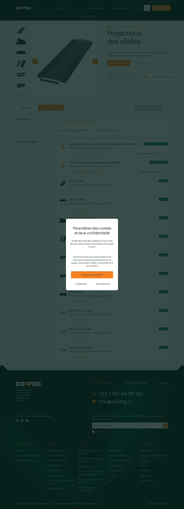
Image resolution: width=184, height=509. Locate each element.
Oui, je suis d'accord (92, 275)
